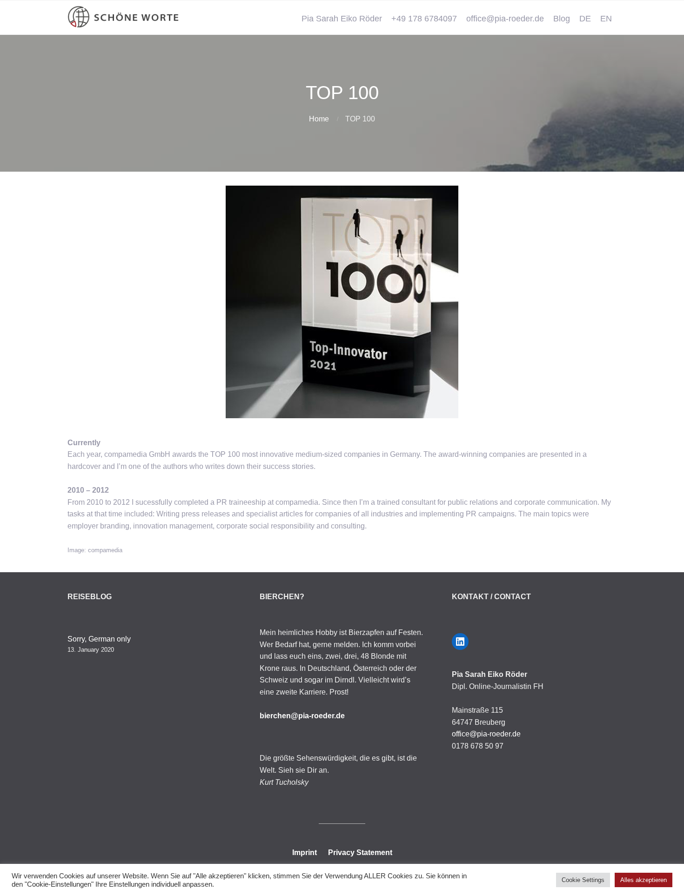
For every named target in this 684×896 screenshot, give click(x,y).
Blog (561, 18)
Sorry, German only (99, 639)
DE (585, 18)
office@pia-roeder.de (505, 18)
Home (319, 119)
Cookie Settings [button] (583, 879)
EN (606, 18)
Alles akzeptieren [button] (643, 879)
